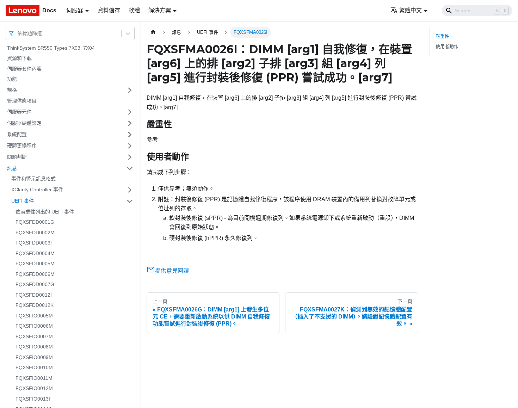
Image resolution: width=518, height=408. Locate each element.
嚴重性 (442, 36)
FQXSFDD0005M (35, 264)
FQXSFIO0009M (34, 357)
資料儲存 (109, 10)
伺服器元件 (19, 112)
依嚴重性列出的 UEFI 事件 (45, 212)
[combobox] (18, 33)
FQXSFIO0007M (34, 336)
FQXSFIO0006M (34, 326)
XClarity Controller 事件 (37, 189)
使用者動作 (447, 46)
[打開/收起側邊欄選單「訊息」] (129, 168)
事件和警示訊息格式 (33, 179)
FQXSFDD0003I (34, 243)
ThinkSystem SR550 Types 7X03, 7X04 (51, 48)
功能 (12, 79)
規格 (12, 90)
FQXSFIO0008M (34, 347)
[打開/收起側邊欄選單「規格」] (129, 90)
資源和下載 (19, 58)
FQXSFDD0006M (35, 274)
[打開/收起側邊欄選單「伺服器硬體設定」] (129, 123)
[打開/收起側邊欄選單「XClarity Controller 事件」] (129, 190)
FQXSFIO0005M (34, 316)
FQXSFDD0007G (35, 285)
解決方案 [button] (159, 10)
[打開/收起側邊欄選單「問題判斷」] (129, 157)
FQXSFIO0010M (34, 368)
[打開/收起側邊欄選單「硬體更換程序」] (129, 146)
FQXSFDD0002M (35, 232)
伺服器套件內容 (24, 69)
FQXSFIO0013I (33, 399)
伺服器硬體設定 (24, 123)
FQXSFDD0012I (34, 295)
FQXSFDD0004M (35, 253)
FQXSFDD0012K (35, 305)
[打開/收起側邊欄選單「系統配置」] (129, 134)
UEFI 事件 (22, 201)
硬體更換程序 (22, 145)
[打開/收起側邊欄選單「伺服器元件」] (129, 112)
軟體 (134, 10)
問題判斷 (17, 157)
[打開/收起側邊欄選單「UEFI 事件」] (129, 201)
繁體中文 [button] (410, 10)
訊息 (12, 168)
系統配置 (17, 134)
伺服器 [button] (74, 10)
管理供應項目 (22, 101)
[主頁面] (153, 32)
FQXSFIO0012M (34, 388)
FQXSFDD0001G (35, 222)
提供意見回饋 (172, 271)
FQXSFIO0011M (34, 378)
